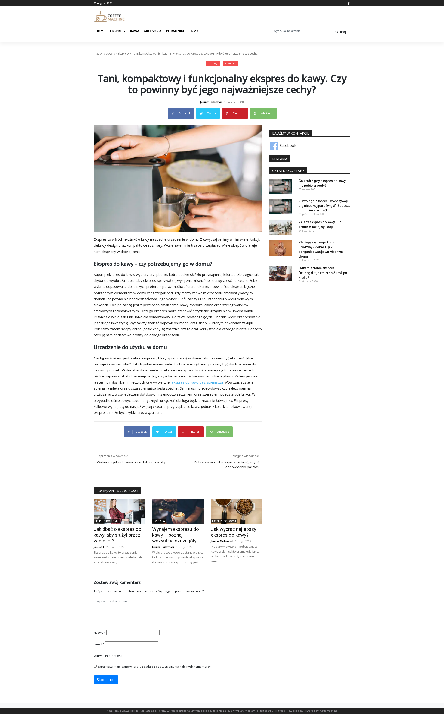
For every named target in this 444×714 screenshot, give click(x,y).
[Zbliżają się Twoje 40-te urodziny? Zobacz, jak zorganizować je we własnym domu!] (280, 247)
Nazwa (100, 632)
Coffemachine (328, 710)
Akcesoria (152, 31)
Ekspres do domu (107, 521)
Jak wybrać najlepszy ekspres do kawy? (233, 532)
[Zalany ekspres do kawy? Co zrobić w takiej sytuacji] (280, 227)
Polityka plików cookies (288, 710)
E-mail (99, 644)
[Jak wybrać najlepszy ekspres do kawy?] (236, 510)
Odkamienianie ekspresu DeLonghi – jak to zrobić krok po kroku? (323, 272)
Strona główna (105, 54)
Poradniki (175, 31)
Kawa (134, 31)
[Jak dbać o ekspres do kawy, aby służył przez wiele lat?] (119, 510)
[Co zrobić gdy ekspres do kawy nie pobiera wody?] (280, 186)
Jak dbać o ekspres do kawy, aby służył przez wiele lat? (117, 535)
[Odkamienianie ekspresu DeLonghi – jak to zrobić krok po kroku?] (280, 273)
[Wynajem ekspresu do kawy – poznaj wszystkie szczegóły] (178, 510)
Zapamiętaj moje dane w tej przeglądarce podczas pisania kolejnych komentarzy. (154, 666)
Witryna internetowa (108, 656)
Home (100, 31)
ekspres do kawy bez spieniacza (197, 382)
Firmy (193, 31)
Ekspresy (117, 31)
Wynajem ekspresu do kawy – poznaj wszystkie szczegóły (175, 535)
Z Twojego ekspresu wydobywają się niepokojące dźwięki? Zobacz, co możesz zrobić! (324, 205)
